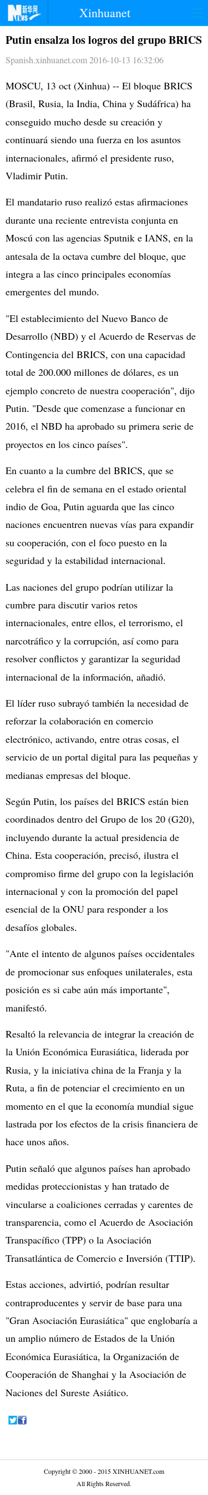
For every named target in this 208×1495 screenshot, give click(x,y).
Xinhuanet (104, 12)
